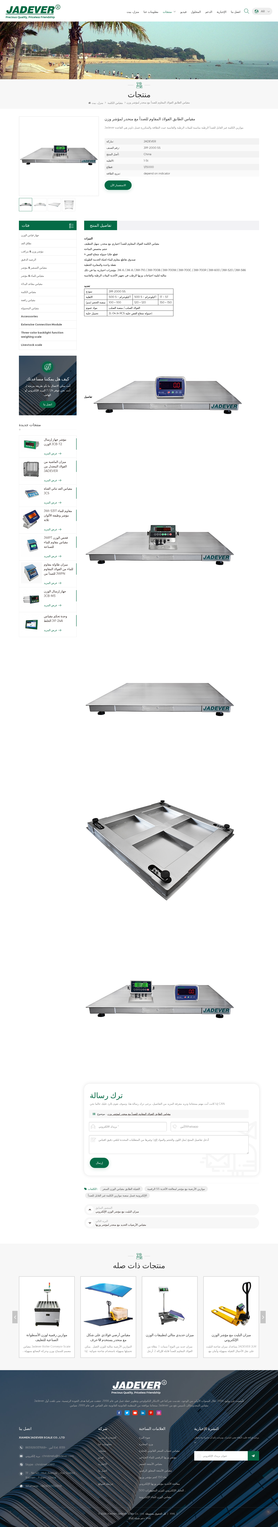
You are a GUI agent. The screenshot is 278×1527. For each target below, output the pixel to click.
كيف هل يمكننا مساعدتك (47, 379)
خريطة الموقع (105, 1483)
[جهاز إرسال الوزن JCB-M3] (31, 599)
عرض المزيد (50, 453)
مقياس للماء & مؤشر (32, 275)
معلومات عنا (151, 12)
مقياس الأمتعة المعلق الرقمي (155, 1470)
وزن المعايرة (146, 1444)
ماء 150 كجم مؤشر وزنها (153, 1477)
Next (263, 1317)
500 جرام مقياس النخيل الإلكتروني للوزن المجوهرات (163, 1490)
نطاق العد (26, 243)
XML (172, 1513)
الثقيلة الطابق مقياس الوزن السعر (121, 1189)
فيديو (183, 12)
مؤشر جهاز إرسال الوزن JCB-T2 (55, 442)
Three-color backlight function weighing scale (42, 334)
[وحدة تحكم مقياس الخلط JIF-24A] (31, 624)
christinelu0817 (45, 1464)
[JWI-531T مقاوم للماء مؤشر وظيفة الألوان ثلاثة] (31, 519)
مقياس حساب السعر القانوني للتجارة (159, 1450)
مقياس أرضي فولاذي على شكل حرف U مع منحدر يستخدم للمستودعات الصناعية (85, 1337)
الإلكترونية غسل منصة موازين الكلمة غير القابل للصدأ (117, 1195)
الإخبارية (221, 12)
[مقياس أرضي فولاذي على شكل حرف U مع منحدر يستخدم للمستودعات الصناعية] (84, 1307)
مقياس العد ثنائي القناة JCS (58, 491)
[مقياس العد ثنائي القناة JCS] (31, 493)
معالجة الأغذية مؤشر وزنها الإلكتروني (159, 1483)
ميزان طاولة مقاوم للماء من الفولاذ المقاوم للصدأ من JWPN (58, 569)
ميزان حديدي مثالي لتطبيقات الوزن (147, 1335)
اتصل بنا (235, 12)
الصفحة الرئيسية (107, 1437)
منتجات (167, 12)
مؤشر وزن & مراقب (32, 251)
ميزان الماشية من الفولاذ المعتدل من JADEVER (55, 466)
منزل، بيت (133, 12)
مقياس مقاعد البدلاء (32, 284)
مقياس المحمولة (30, 308)
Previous (15, 1317)
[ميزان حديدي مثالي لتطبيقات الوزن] (146, 1307)
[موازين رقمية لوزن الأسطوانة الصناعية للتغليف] (23, 1307)
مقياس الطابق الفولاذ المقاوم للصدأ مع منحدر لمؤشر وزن (139, 1114)
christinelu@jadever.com (58, 1456)
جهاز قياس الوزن (30, 235)
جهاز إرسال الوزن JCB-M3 (55, 594)
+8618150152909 (51, 1486)
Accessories (29, 316)
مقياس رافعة (28, 300)
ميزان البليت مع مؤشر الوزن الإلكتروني (208, 1337)
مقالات (102, 1477)
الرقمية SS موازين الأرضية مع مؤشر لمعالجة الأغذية (176, 1189)
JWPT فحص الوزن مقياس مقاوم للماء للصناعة (56, 542)
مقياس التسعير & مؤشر (34, 267)
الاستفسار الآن (118, 185)
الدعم (208, 12)
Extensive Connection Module (41, 324)
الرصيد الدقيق (28, 259)
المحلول (196, 12)
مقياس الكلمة (115, 103)
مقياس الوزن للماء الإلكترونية (155, 1497)
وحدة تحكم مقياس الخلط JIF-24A (55, 618)
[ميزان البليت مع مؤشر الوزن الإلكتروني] (207, 1307)
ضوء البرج (144, 1437)
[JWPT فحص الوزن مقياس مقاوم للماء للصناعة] (31, 546)
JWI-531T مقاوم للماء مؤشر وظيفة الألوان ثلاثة (58, 515)
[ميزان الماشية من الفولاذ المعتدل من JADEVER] (31, 470)
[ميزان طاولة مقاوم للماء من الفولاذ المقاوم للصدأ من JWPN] (31, 572)
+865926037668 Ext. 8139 (45, 1447)
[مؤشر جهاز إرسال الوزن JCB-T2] (31, 444)
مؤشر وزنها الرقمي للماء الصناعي (157, 1457)
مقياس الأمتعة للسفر (150, 1464)
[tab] (100, 225)
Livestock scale (31, 345)
